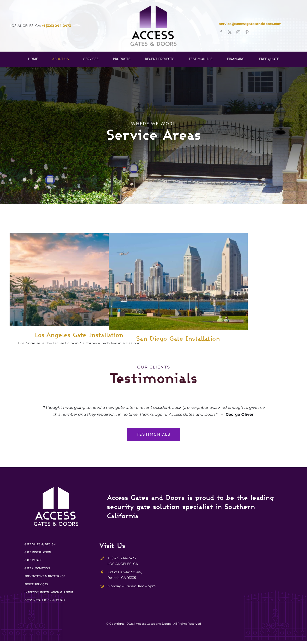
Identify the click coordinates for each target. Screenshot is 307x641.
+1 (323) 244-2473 (56, 26)
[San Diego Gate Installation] (178, 281)
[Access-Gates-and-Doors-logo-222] (153, 6)
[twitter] (230, 32)
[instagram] (238, 32)
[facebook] (221, 32)
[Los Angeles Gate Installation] (79, 279)
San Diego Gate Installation (178, 338)
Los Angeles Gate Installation (79, 334)
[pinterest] (247, 32)
